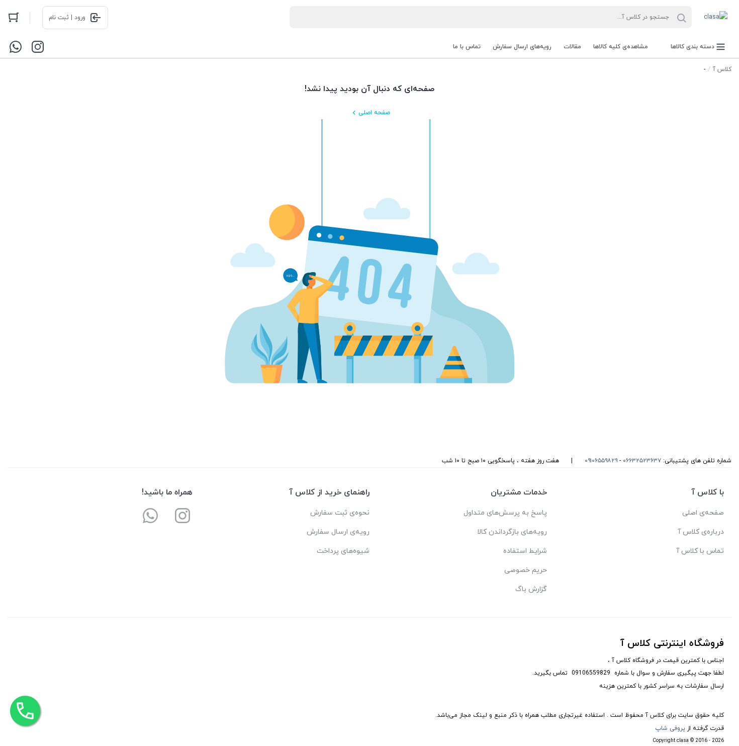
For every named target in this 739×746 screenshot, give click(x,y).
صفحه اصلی (374, 113)
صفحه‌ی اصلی (703, 513)
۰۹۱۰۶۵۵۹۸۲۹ (601, 461)
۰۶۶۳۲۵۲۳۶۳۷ (642, 461)
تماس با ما (467, 47)
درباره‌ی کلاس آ (701, 532)
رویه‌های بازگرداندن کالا (512, 532)
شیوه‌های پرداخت (343, 551)
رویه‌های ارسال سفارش (522, 47)
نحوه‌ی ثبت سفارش (339, 513)
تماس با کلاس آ (700, 551)
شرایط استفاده (525, 551)
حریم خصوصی (525, 570)
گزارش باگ (531, 589)
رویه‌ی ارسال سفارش (338, 532)
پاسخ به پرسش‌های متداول (505, 513)
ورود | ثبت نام (67, 18)
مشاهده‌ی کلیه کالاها (620, 47)
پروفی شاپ (670, 728)
